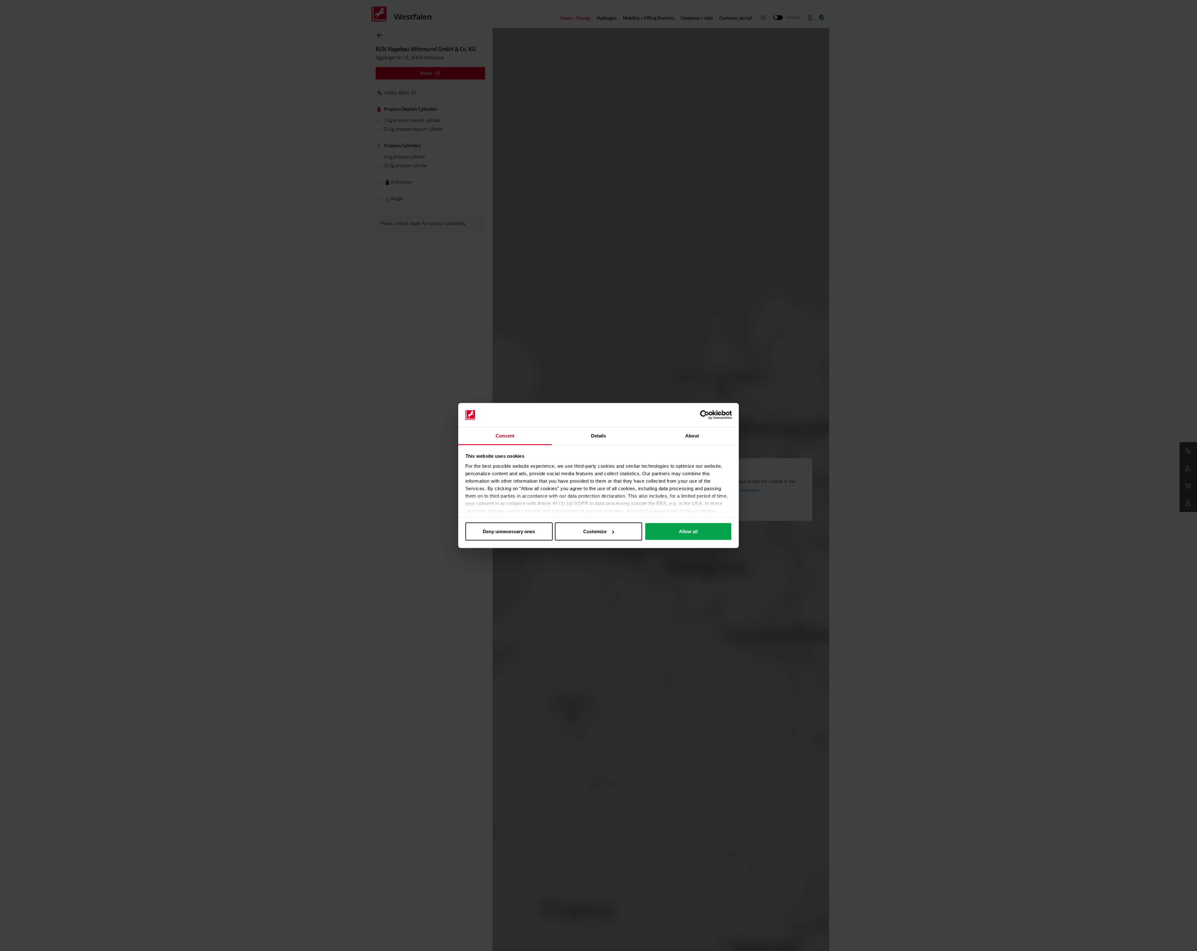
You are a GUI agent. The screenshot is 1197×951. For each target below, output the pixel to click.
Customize (595, 531)
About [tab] (692, 435)
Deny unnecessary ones (509, 531)
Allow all (688, 531)
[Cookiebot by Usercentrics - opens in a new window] (704, 415)
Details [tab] (598, 435)
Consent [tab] (505, 435)
